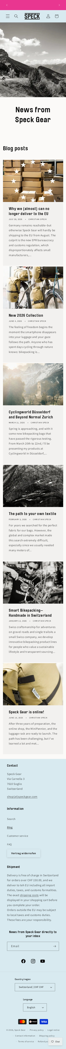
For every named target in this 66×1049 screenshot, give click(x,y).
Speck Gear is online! (26, 712)
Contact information (25, 1035)
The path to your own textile (32, 513)
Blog (10, 827)
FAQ (9, 844)
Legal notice (54, 1030)
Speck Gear (20, 1030)
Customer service (17, 835)
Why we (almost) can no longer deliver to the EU (29, 211)
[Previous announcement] (7, 5)
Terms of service (26, 1041)
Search (11, 819)
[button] (8, 16)
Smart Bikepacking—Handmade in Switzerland (30, 613)
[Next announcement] (59, 5)
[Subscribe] (54, 946)
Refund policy (45, 1041)
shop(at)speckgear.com (22, 796)
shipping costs (29, 895)
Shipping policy (47, 1035)
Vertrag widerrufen (23, 853)
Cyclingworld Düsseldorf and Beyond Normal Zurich (31, 414)
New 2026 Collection (26, 315)
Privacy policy (37, 1030)
